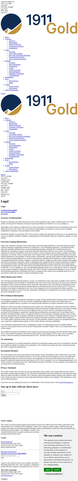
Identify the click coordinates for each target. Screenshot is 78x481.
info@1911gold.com (66, 382)
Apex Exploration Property (17, 59)
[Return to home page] (39, 417)
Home (7, 37)
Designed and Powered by (13, 453)
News (7, 79)
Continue (4, 479)
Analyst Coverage (15, 70)
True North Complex (15, 53)
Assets (7, 50)
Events (11, 68)
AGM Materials (14, 75)
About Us (12, 41)
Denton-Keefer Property (16, 57)
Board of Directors (15, 44)
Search (3, 93)
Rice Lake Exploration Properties (19, 55)
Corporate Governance (16, 46)
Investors (8, 61)
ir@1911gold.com (6, 442)
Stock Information (15, 64)
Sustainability (13, 48)
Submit (4, 395)
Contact (7, 84)
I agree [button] (48, 470)
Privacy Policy (53, 465)
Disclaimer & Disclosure (9, 452)
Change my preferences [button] (54, 474)
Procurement (13, 88)
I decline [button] (57, 470)
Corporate (8, 39)
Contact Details (14, 86)
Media (11, 83)
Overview (12, 52)
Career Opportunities (11, 90)
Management (13, 43)
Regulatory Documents (16, 73)
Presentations (13, 66)
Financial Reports (14, 72)
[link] (53, 465)
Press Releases (13, 81)
